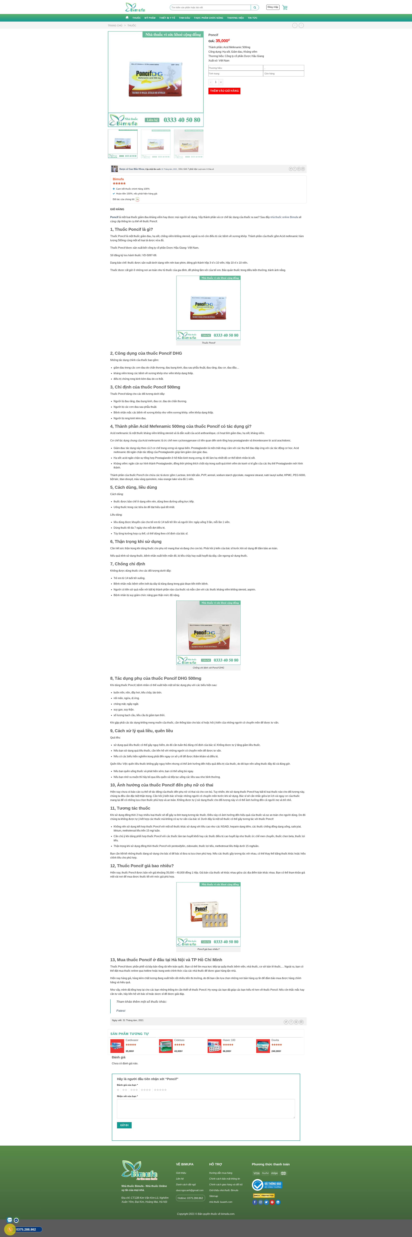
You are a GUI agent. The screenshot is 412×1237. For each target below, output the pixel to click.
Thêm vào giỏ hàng (224, 90)
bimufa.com (227, 1214)
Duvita (275, 1040)
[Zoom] (112, 123)
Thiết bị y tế (167, 18)
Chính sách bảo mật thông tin (224, 1178)
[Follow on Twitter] (266, 1202)
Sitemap (213, 1196)
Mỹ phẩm (150, 18)
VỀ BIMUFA (184, 1164)
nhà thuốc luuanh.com (220, 1201)
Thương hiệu (235, 18)
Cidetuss (179, 1040)
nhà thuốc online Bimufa (284, 217)
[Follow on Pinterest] (272, 1202)
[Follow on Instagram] (260, 1202)
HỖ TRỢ (215, 1164)
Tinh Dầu (184, 18)
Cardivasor (132, 1040)
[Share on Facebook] (295, 169)
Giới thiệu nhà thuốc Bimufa (223, 1190)
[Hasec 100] (214, 1046)
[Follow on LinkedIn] (278, 1202)
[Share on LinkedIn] (303, 169)
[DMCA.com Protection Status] (263, 1196)
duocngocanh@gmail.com (190, 1190)
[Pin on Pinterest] (299, 169)
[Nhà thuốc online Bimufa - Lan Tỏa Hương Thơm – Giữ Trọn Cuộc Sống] (135, 7)
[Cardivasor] (117, 1046)
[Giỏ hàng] (284, 7)
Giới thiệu (181, 1173)
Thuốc (136, 18)
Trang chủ (115, 25)
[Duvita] (263, 1046)
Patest (120, 1010)
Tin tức (253, 18)
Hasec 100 (229, 1040)
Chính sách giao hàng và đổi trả (225, 1184)
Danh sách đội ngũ (186, 1184)
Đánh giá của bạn (127, 1085)
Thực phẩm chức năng (208, 18)
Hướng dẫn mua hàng (220, 1173)
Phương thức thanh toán (271, 1164)
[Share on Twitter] (291, 169)
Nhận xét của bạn (127, 1096)
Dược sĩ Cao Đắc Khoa (131, 169)
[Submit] (255, 7)
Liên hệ (180, 1178)
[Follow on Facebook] (255, 1202)
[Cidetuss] (166, 1046)
